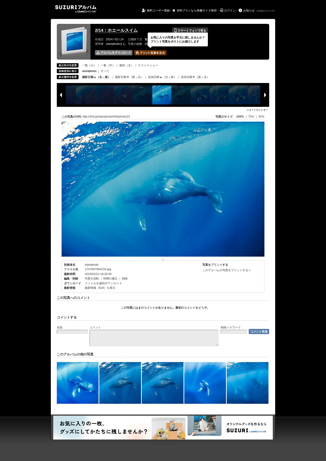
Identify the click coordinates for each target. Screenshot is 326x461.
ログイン (230, 10)
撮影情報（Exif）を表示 (100, 288)
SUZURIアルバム (76, 9)
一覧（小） (89, 65)
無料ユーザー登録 (158, 10)
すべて (105, 71)
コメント (95, 327)
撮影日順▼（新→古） (129, 77)
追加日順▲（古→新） (162, 77)
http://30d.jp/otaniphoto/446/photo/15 (106, 116)
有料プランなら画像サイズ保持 (197, 10)
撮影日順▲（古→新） (96, 77)
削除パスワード (231, 327)
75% (251, 116)
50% (261, 116)
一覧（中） (108, 65)
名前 (60, 327)
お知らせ (249, 10)
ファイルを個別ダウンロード (103, 283)
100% (240, 116)
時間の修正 (110, 278)
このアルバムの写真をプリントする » (226, 270)
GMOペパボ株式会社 (266, 11)
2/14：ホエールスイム (116, 30)
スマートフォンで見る (190, 30)
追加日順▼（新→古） (195, 77)
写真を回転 (92, 278)
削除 (125, 278)
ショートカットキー (257, 110)
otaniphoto (92, 264)
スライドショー (148, 65)
